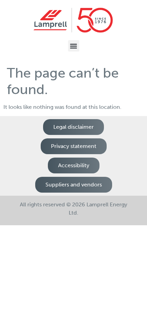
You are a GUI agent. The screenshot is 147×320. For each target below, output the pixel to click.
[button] (73, 46)
